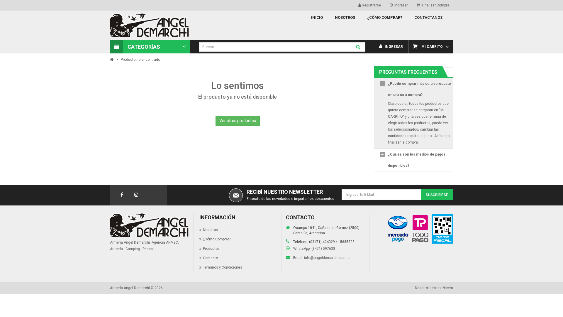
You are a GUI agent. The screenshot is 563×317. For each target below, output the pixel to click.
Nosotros (210, 230)
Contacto (210, 258)
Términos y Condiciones (222, 267)
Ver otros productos (237, 120)
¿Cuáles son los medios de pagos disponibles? (416, 160)
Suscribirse (437, 195)
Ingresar (401, 5)
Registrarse (371, 5)
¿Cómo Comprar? (216, 239)
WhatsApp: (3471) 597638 (314, 249)
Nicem (447, 288)
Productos (211, 249)
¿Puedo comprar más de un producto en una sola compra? (419, 89)
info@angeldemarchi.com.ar (327, 258)
